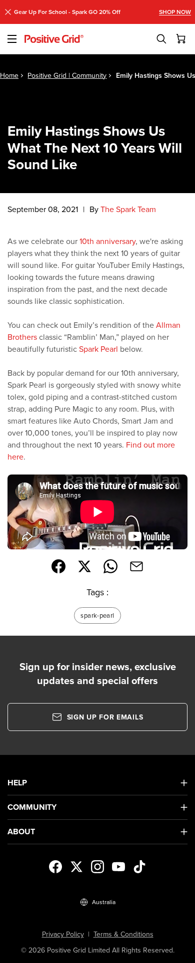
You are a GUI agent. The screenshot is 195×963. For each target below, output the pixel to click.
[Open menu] (12, 39)
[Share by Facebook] (59, 566)
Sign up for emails (105, 717)
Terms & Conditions (124, 934)
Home (9, 75)
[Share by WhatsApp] (111, 566)
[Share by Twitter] (85, 566)
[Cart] (182, 39)
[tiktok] (139, 866)
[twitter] (76, 866)
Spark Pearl (98, 348)
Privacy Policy (63, 934)
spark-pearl (97, 615)
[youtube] (118, 866)
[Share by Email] (137, 566)
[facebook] (55, 866)
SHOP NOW (175, 12)
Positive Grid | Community (67, 75)
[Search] (162, 39)
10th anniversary (108, 241)
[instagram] (97, 866)
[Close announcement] (8, 12)
